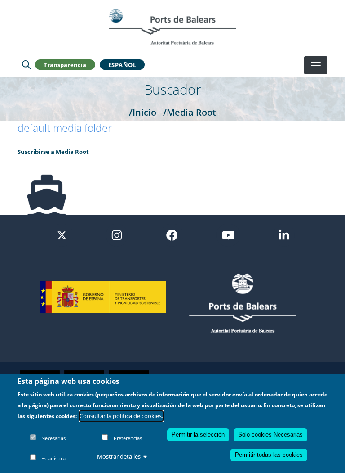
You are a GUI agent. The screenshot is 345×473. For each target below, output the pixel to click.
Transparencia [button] (65, 65)
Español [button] (122, 65)
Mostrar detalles (119, 456)
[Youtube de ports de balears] (228, 234)
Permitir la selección (198, 434)
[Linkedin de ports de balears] (284, 234)
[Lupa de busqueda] (26, 65)
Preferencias (128, 438)
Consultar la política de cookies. (121, 416)
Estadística (53, 458)
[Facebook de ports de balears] (171, 234)
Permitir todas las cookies (269, 454)
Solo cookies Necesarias (270, 434)
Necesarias (53, 438)
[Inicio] (172, 27)
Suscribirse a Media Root (53, 152)
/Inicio (142, 112)
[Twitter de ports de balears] (61, 234)
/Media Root (189, 112)
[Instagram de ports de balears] (117, 234)
